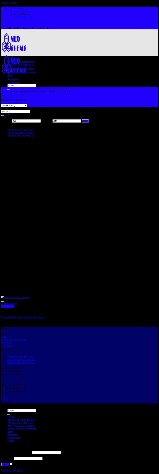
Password (7, 458)
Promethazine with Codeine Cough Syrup (23, 317)
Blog (10, 75)
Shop (4, 336)
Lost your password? (12, 470)
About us (12, 79)
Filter (85, 121)
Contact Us (7, 345)
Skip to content (9, 2)
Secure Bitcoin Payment (14, 339)
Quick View (7, 306)
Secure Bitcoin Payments (21, 71)
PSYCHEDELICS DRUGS (20, 68)
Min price (6, 120)
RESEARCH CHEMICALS (21, 61)
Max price (46, 120)
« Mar (4, 398)
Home (10, 57)
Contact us (13, 82)
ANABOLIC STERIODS (20, 64)
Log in (5, 464)
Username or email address (16, 452)
